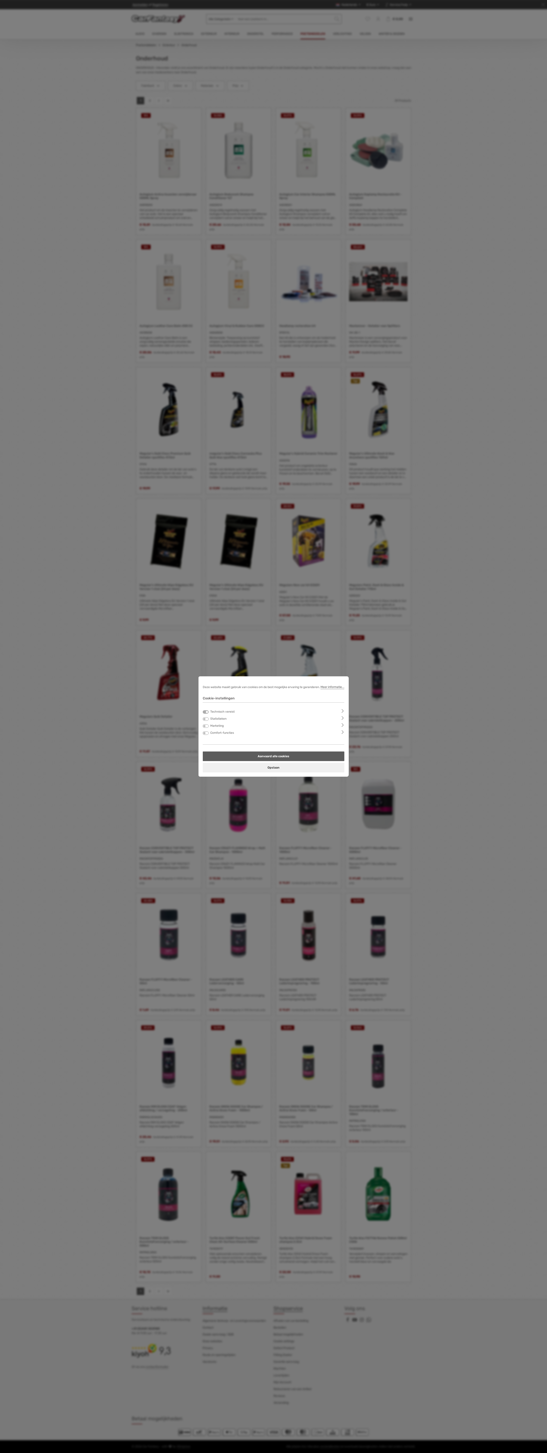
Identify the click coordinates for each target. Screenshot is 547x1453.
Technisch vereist (222, 711)
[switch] (206, 719)
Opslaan (273, 767)
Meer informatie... (332, 687)
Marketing (217, 726)
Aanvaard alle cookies (273, 756)
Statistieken (218, 719)
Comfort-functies (222, 733)
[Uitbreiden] (342, 711)
